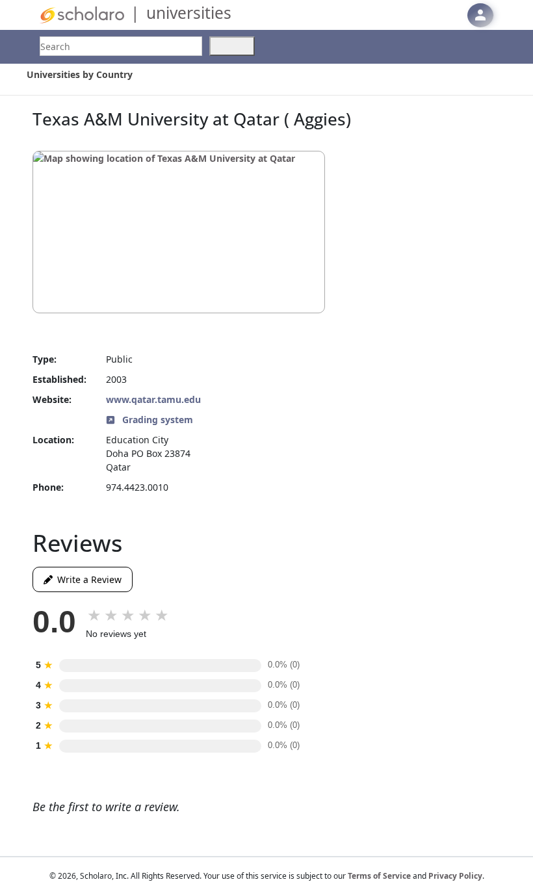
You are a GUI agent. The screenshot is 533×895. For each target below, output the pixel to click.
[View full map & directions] (178, 232)
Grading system (156, 419)
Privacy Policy (455, 875)
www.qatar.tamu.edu (153, 399)
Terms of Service (379, 875)
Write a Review (87, 579)
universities (188, 12)
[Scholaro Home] (82, 14)
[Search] (232, 46)
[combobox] (121, 46)
